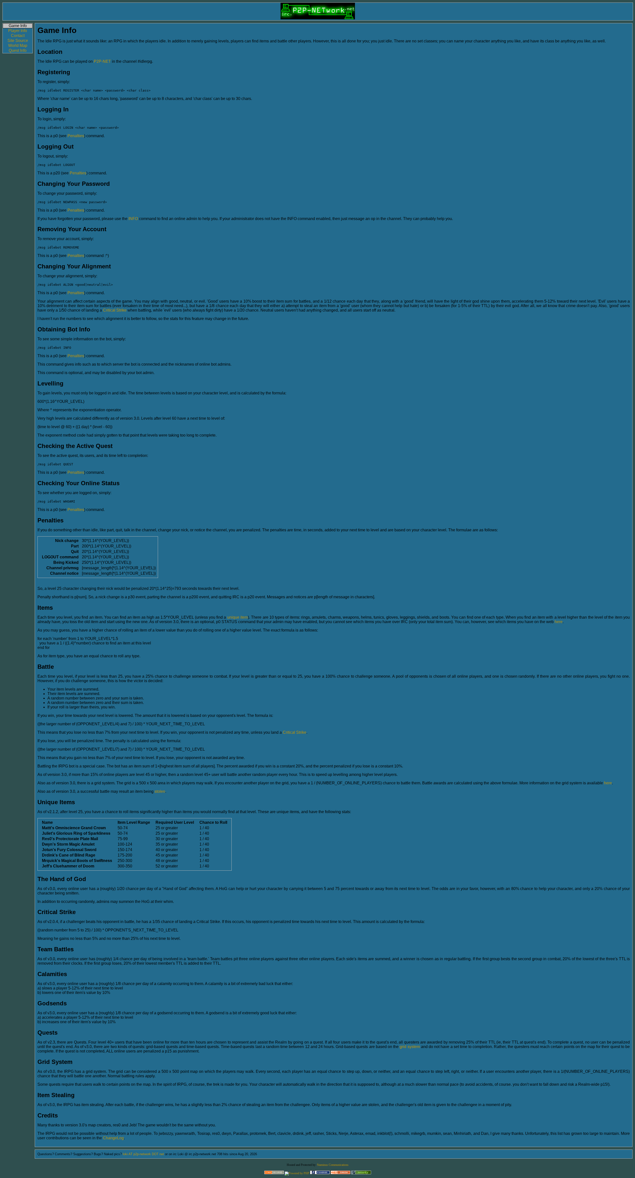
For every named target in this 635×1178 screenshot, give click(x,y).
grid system (410, 1047)
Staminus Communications (333, 1165)
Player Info (17, 31)
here (559, 622)
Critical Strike (115, 310)
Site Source (17, 40)
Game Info (18, 26)
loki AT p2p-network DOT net (143, 1154)
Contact (18, 35)
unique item (237, 617)
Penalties (75, 136)
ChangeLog (113, 1138)
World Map (17, 45)
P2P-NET (102, 61)
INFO (133, 219)
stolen (160, 791)
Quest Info (18, 50)
